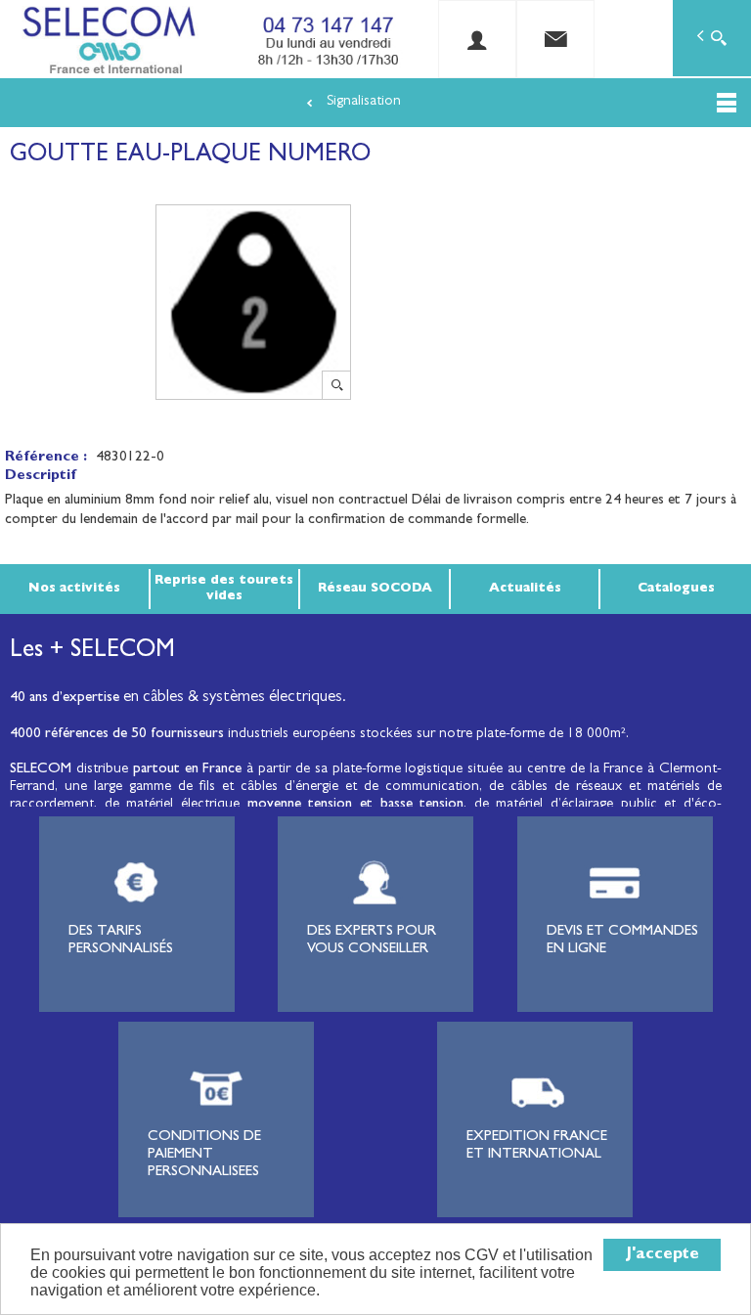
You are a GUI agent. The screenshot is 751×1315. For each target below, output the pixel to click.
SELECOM (43, 770)
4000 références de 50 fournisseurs (117, 734)
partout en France (188, 770)
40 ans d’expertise (64, 698)
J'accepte (662, 1255)
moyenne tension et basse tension (355, 805)
